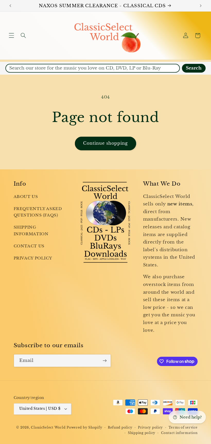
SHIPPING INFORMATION (31, 230)
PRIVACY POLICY (33, 258)
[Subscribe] (104, 360)
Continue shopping (105, 143)
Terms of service (183, 427)
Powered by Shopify (84, 427)
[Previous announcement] (10, 5)
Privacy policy (150, 427)
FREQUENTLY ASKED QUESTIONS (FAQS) (38, 212)
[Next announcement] (200, 5)
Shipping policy (141, 433)
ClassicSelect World (48, 427)
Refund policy (120, 427)
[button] (11, 35)
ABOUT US (26, 196)
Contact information (179, 433)
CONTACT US (29, 246)
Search (193, 68)
